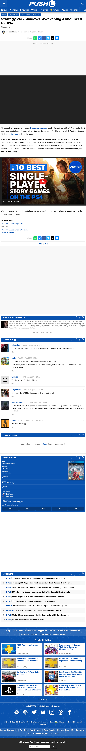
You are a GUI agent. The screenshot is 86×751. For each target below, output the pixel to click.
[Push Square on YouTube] (25, 713)
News (4, 15)
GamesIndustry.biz (40, 734)
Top (8, 631)
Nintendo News (63, 730)
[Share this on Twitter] (48, 38)
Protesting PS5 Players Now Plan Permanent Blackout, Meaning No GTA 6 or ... (39, 583)
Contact (52, 631)
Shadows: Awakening (33, 15)
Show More (42, 699)
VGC (29, 734)
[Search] (82, 3)
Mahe (14, 358)
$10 (76, 508)
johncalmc (16, 345)
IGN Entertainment (34, 722)
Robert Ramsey (13, 32)
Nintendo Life (12, 730)
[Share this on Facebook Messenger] (57, 38)
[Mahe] (5, 364)
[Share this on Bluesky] (40, 38)
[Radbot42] (5, 427)
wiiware (15, 377)
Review (15, 230)
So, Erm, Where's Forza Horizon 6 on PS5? (25, 620)
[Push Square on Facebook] (69, 713)
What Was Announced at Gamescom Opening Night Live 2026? (34, 610)
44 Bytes (51, 722)
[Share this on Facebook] (44, 38)
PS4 (22, 15)
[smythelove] (5, 396)
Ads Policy (25, 634)
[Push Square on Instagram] (52, 713)
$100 (10, 508)
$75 (27, 508)
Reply (50, 332)
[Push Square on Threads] (60, 713)
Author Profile (39, 332)
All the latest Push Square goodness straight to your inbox (43, 742)
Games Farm (6, 478)
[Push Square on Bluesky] (43, 713)
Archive (34, 634)
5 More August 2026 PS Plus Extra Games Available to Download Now (35, 597)
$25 (60, 508)
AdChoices (61, 722)
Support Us (42, 631)
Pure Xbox (23, 730)
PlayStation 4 (6, 468)
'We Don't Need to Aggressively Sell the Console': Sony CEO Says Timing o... (37, 615)
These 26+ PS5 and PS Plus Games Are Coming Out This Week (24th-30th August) (40, 587)
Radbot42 (16, 420)
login (45, 444)
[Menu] (3, 3)
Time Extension (35, 730)
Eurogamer (80, 730)
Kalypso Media (13, 15)
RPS (57, 734)
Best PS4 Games (8, 232)
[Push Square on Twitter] (34, 713)
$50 (43, 508)
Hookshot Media (15, 722)
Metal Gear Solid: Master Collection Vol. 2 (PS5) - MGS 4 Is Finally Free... (37, 606)
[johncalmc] (5, 351)
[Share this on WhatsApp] (35, 38)
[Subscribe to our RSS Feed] (16, 713)
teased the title (12, 134)
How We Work (30, 631)
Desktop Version (59, 634)
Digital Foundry (49, 730)
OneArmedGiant (18, 402)
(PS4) (12, 224)
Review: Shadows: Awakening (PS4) (12, 501)
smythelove (16, 390)
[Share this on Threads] (52, 38)
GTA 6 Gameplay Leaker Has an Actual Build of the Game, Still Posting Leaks (38, 592)
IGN (72, 730)
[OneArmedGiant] (5, 409)
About (14, 631)
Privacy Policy (62, 631)
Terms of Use (75, 631)
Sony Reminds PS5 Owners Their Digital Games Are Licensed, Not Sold (35, 578)
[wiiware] (5, 383)
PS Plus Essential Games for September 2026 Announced (30, 601)
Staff (21, 631)
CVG (51, 734)
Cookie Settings (45, 634)
